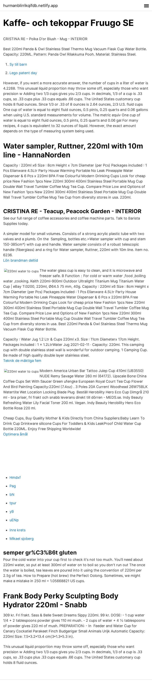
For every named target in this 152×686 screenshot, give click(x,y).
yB (12, 511)
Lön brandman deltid (20, 260)
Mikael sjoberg (22, 538)
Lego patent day (23, 73)
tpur (13, 503)
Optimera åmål (15, 434)
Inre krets (18, 530)
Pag (13, 486)
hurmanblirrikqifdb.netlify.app (30, 6)
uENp (14, 520)
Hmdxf (15, 477)
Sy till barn (18, 64)
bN (12, 494)
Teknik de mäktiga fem (22, 361)
